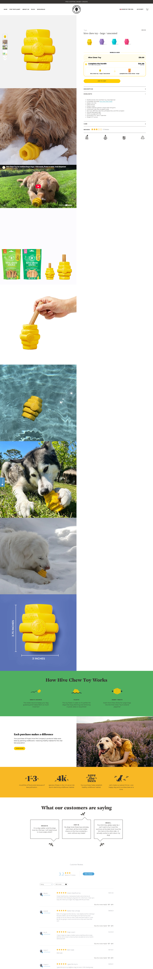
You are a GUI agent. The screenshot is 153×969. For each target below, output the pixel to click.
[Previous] (5, 31)
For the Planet (14, 9)
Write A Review (88, 874)
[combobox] (46, 884)
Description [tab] (88, 89)
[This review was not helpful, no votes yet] (111, 904)
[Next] (5, 58)
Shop (5, 9)
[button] (114, 57)
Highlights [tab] (88, 94)
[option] (5, 37)
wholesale (41, 9)
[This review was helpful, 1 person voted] (108, 904)
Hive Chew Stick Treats (105, 101)
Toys (85, 30)
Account (140, 9)
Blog (33, 9)
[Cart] (147, 9)
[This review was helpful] (108, 958)
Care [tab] (85, 124)
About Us (25, 9)
